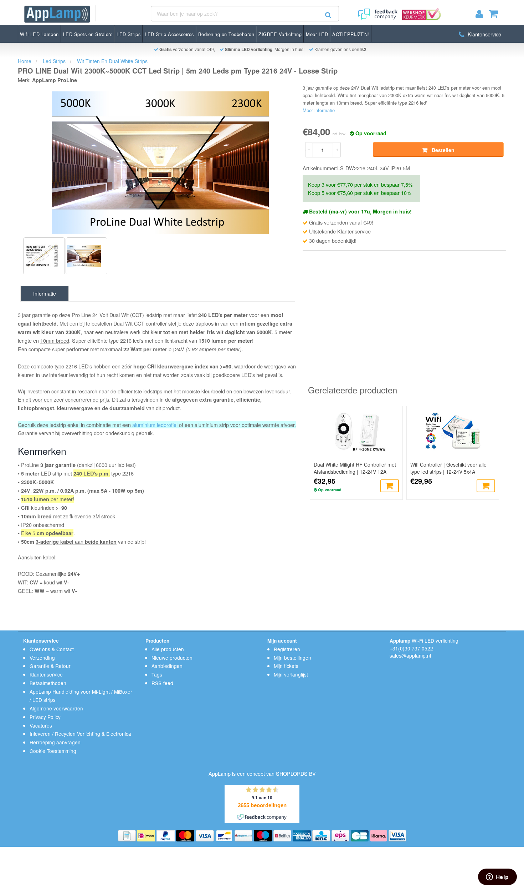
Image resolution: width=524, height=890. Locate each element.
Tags (156, 674)
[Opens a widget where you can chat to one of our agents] (497, 877)
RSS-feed (162, 683)
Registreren (287, 649)
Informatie (44, 293)
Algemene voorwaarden (56, 708)
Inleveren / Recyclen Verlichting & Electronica (80, 733)
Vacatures (41, 725)
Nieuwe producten (171, 657)
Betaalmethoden (48, 683)
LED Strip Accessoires (169, 34)
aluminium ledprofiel (155, 424)
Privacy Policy (45, 716)
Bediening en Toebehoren (226, 34)
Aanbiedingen (167, 665)
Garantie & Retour (50, 665)
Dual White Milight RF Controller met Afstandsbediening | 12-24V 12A (355, 468)
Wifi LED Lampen (39, 34)
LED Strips (128, 34)
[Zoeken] (328, 15)
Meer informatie (319, 110)
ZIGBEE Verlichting (280, 34)
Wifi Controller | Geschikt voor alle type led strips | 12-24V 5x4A (448, 468)
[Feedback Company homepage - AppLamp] (377, 11)
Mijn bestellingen (292, 657)
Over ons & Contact (52, 649)
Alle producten (167, 649)
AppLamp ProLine (54, 80)
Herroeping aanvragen (55, 742)
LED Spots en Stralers (88, 34)
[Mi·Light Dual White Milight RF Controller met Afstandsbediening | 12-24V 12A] (356, 431)
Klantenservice (483, 34)
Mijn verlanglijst (291, 674)
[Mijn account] (482, 15)
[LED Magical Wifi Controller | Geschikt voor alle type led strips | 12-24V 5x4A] (453, 431)
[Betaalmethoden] (127, 834)
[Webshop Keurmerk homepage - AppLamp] (420, 11)
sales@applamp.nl (410, 655)
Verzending (42, 657)
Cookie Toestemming (53, 750)
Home (24, 61)
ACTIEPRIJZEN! (350, 34)
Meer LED (317, 34)
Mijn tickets (286, 665)
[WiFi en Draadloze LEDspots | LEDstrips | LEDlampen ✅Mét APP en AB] (57, 14)
